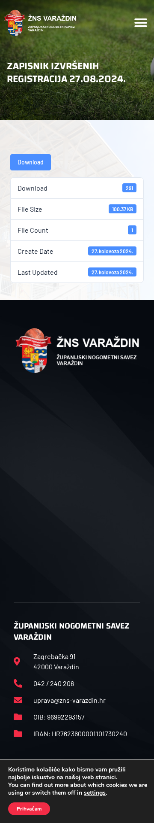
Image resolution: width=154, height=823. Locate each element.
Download (31, 162)
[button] (140, 22)
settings (95, 793)
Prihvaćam (29, 808)
